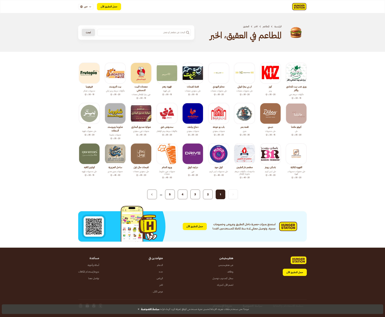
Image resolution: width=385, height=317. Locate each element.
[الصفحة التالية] (152, 194)
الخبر (256, 26)
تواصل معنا (93, 278)
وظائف (230, 272)
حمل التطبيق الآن (109, 6)
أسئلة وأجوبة (93, 265)
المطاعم (266, 26)
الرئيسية (278, 26)
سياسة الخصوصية (150, 309)
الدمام (160, 265)
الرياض (160, 278)
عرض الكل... (157, 291)
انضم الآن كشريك (225, 285)
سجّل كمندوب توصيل (222, 278)
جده (161, 272)
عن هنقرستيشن (225, 265)
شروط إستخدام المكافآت (88, 272)
